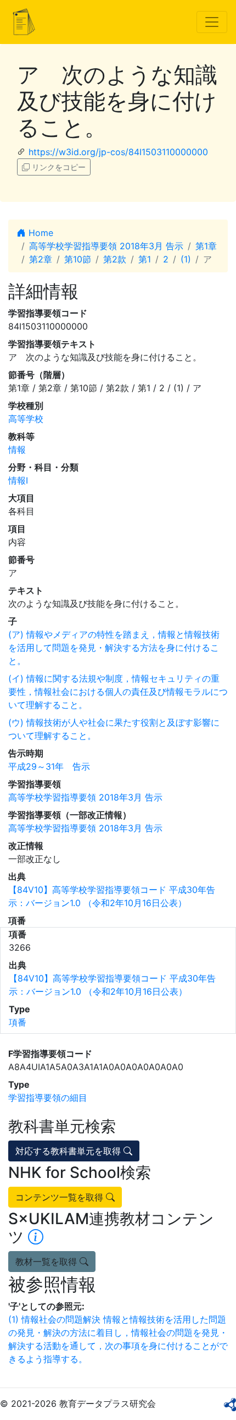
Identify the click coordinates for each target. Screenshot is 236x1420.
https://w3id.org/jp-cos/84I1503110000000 (118, 151)
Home (39, 232)
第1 (144, 259)
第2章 (40, 259)
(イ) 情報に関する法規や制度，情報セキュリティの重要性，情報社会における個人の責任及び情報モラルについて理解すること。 (118, 691)
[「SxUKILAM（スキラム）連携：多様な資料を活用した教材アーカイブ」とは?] (35, 1236)
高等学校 (25, 418)
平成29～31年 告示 (49, 766)
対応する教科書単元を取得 (69, 1150)
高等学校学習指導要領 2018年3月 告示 (106, 245)
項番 (17, 1022)
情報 (17, 449)
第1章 (206, 245)
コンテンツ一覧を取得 (60, 1197)
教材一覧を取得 (47, 1261)
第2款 (114, 259)
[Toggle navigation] (211, 22)
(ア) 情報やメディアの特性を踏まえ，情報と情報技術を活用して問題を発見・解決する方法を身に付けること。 (114, 647)
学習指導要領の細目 (47, 1097)
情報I (18, 480)
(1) (186, 259)
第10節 (77, 259)
